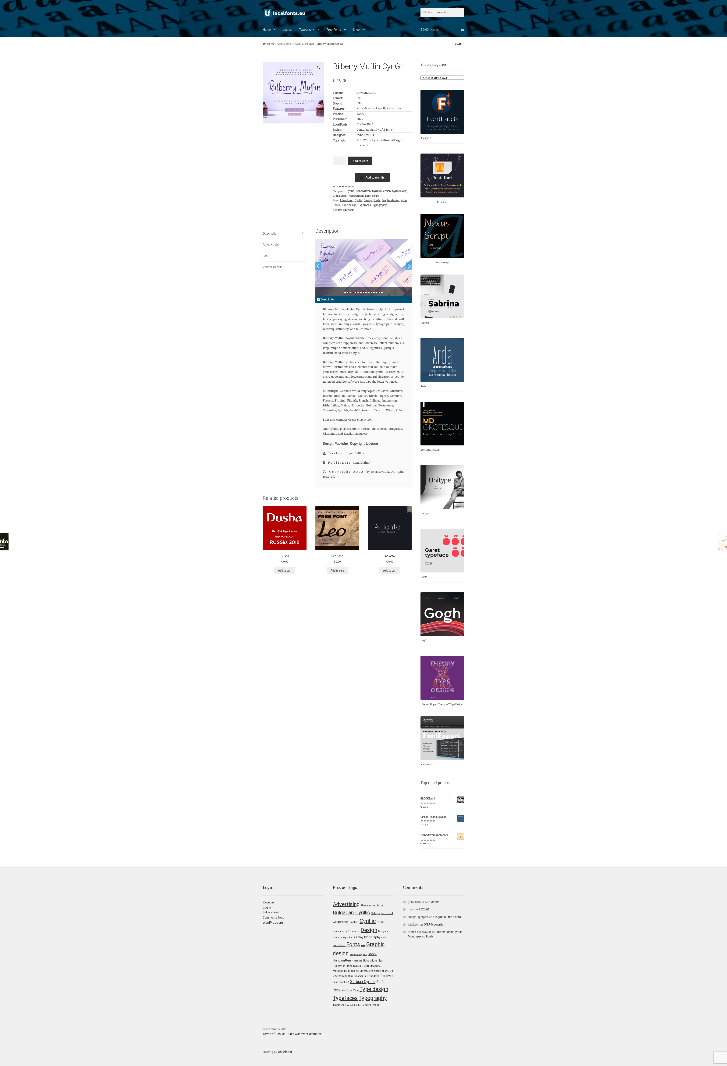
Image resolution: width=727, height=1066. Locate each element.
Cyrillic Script (285, 43)
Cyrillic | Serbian (304, 43)
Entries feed (271, 912)
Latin (365, 966)
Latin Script (372, 195)
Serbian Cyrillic (362, 981)
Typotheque (339, 1005)
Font (383, 938)
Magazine (375, 966)
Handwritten (356, 195)
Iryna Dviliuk (353, 966)
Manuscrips (340, 970)
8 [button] (363, 292)
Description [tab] (270, 233)
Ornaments (360, 976)
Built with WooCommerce (305, 1034)
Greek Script (340, 195)
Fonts (377, 200)
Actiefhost (285, 1052)
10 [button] (369, 292)
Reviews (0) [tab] (271, 244)
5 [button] (355, 292)
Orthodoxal (373, 975)
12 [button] (374, 292)
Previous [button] (318, 266)
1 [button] (345, 292)
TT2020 (424, 909)
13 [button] (377, 292)
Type (356, 990)
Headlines (357, 961)
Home (267, 29)
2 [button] (348, 292)
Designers (383, 931)
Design (368, 200)
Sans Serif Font (341, 982)
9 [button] (366, 292)
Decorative (354, 931)
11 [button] (371, 292)
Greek (372, 954)
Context (354, 921)
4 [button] (353, 292)
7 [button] (361, 292)
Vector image (371, 1005)
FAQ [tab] (265, 256)
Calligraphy (341, 922)
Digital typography (342, 937)
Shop (356, 29)
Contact (434, 902)
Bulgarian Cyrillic (351, 912)
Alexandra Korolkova (371, 905)
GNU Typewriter (434, 924)
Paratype (387, 976)
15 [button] (382, 292)
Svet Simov (346, 990)
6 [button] (358, 292)
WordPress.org (273, 922)
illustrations (370, 960)
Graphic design (390, 200)
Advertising (346, 200)
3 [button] (350, 292)
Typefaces (364, 205)
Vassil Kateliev (354, 1005)
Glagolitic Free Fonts (447, 917)
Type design (349, 205)
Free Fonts (334, 29)
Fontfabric (339, 945)
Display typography (366, 937)
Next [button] (409, 266)
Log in (267, 907)
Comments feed (273, 917)
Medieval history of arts (376, 971)
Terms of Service (274, 1034)
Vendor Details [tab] (272, 267)
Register (268, 902)
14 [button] (379, 292)
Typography (307, 29)
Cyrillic (358, 200)
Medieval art (355, 970)
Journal (287, 29)
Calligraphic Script (382, 913)
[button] (318, 67)
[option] (363, 267)
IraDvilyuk (348, 209)
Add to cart (360, 161)
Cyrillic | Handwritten (359, 191)
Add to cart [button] (284, 570)
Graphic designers (358, 954)
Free (363, 945)
